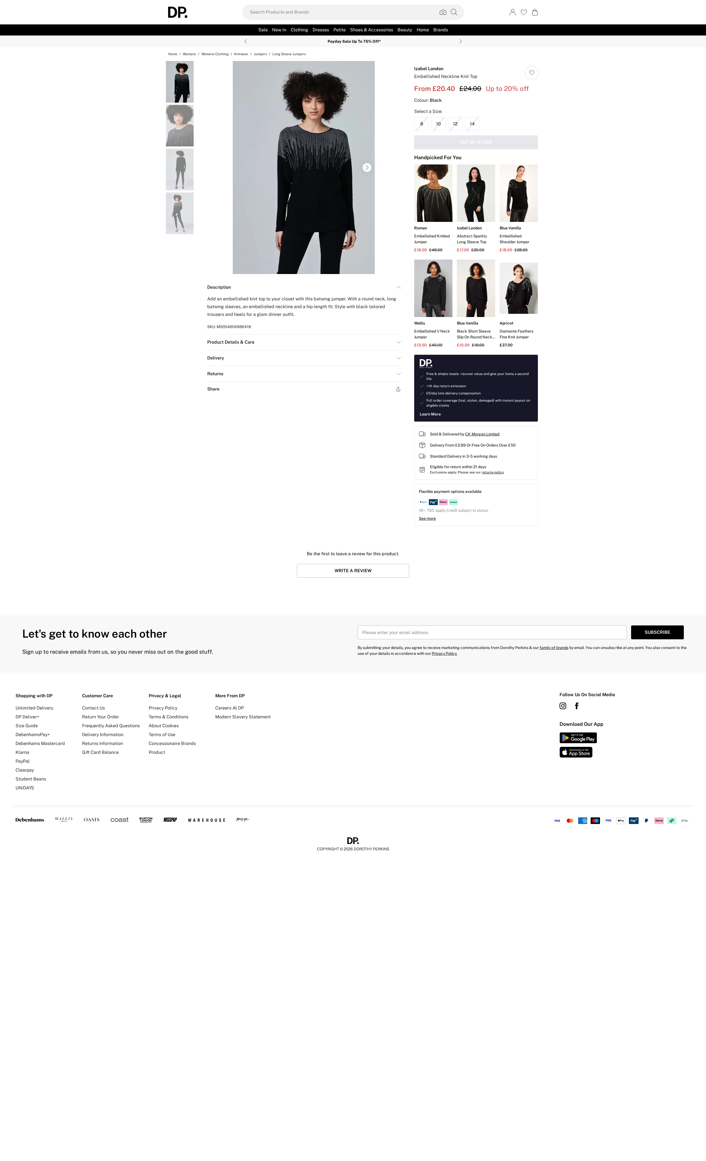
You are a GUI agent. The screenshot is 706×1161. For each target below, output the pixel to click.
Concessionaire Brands (172, 743)
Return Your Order (100, 716)
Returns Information (102, 743)
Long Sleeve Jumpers (289, 54)
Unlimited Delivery (34, 708)
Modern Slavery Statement (243, 716)
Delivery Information (102, 734)
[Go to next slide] (367, 167)
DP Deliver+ (27, 716)
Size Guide (27, 725)
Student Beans (31, 779)
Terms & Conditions (168, 716)
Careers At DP (229, 708)
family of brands (554, 647)
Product (157, 752)
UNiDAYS (25, 787)
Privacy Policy (163, 708)
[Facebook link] (576, 706)
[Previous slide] (245, 41)
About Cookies (164, 725)
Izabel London (428, 68)
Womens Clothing (215, 54)
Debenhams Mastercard (40, 743)
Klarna (22, 752)
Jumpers (260, 54)
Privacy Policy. (444, 653)
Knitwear (241, 54)
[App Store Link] (578, 745)
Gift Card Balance (100, 752)
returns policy (493, 472)
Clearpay (25, 770)
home (172, 54)
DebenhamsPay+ (33, 734)
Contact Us (93, 708)
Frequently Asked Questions (111, 725)
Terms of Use (162, 734)
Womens (189, 54)
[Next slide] (460, 41)
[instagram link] (563, 706)
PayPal (23, 761)
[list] (304, 167)
